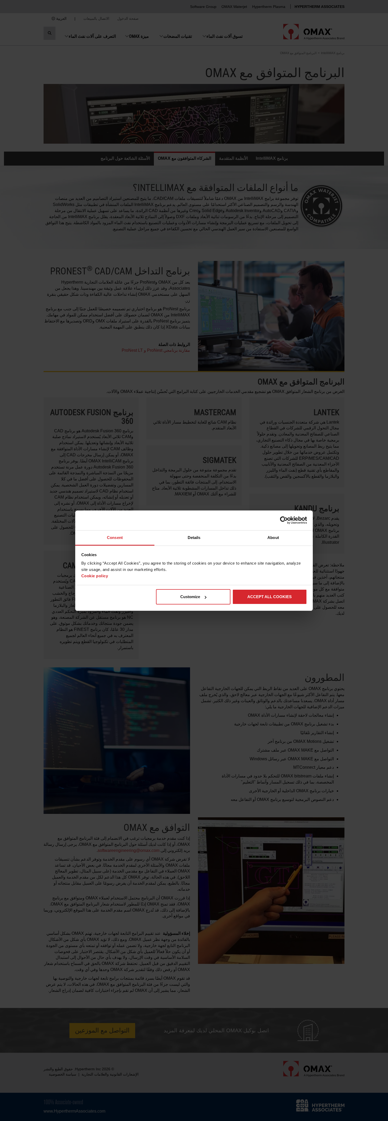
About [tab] (273, 537)
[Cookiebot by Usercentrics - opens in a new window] (284, 520)
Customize (190, 596)
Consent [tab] (115, 537)
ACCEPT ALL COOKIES (269, 596)
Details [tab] (194, 537)
